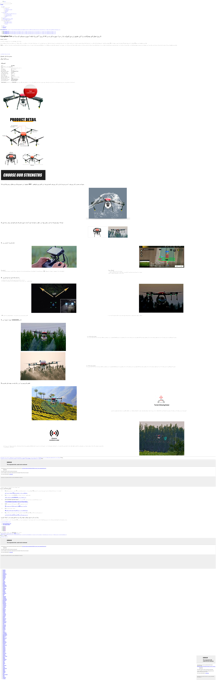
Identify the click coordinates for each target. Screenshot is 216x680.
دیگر (6, 16)
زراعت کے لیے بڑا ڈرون (27, 534)
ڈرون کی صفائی (8, 15)
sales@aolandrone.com (7, 523)
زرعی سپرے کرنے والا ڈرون (11, 13)
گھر (3, 6)
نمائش (6, 11)
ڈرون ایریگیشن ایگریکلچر (6, 534)
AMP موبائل (16, 533)
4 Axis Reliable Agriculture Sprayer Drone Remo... (16, 501)
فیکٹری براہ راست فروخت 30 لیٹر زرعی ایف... (16, 493)
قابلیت (6, 10)
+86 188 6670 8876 (6, 524)
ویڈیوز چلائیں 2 (8, 22)
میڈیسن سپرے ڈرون (17, 534)
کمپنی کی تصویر (8, 9)
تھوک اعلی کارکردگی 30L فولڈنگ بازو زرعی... (16, 510)
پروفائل (7, 8)
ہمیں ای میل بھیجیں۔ (5, 53)
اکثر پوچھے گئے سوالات (8, 18)
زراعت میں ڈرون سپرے (38, 534)
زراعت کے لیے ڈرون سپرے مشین (60, 534)
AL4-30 (4, 27)
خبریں (4, 17)
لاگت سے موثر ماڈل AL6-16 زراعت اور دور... (15, 497)
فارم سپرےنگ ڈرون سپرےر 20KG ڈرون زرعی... (16, 506)
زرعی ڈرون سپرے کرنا (48, 534)
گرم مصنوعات (10, 533)
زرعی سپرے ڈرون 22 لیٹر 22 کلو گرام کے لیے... (16, 514)
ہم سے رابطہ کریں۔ (7, 19)
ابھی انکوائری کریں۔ (5, 521)
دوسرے (6, 23)
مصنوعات (5, 12)
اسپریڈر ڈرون (8, 14)
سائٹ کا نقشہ (3, 533)
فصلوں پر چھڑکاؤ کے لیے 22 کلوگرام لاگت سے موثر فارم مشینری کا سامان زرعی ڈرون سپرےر (20, 458)
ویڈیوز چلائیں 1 (8, 21)
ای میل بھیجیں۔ (4, 536)
